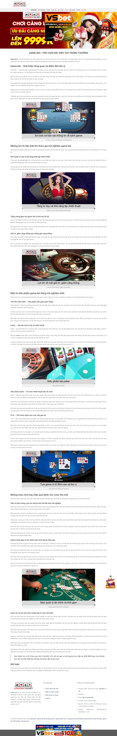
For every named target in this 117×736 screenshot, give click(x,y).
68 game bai (25, 721)
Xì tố (66, 10)
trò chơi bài (24, 160)
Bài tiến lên (41, 10)
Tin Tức (83, 10)
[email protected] (88, 697)
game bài (33, 719)
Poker (78, 10)
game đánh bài (61, 719)
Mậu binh (72, 10)
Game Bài (34, 10)
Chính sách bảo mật (51, 688)
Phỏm (48, 10)
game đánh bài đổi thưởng (93, 719)
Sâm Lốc (54, 10)
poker (18, 335)
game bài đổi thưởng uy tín (46, 719)
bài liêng (61, 10)
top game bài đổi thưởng (75, 719)
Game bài (14, 692)
